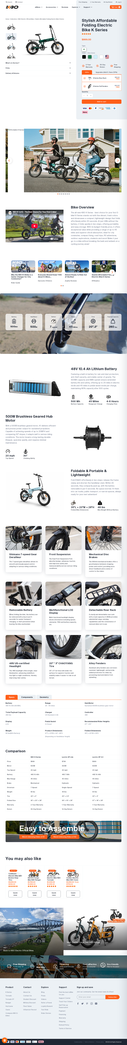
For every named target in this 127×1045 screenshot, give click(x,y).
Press (43, 996)
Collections (13, 19)
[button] (86, 34)
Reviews (65, 7)
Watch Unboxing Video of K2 (64, 837)
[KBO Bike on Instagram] (91, 1003)
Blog (43, 992)
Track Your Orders (66, 1001)
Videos (43, 999)
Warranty (62, 1018)
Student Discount (29, 999)
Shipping (62, 1021)
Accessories (51, 7)
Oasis (8, 1009)
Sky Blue (95, 57)
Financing (62, 1014)
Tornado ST (10, 999)
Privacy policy (100, 1042)
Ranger (8, 1002)
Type (83, 46)
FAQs (8, 68)
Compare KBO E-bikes (12, 1014)
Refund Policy (64, 1025)
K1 (84, 49)
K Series (9, 992)
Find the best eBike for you (66, 993)
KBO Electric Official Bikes (26, 19)
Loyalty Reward (47, 1006)
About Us (26, 992)
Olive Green (90, 57)
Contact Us (27, 996)
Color (88, 53)
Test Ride (44, 1009)
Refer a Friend (46, 1002)
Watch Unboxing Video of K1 (33, 837)
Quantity (85, 92)
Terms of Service (65, 1028)
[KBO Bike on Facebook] (78, 1003)
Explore (75, 7)
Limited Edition (107, 57)
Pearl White (101, 57)
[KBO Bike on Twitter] (82, 1003)
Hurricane (9, 1006)
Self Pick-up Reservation (63, 1006)
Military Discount (29, 1002)
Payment (62, 1011)
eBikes (38, 7)
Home (7, 19)
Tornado (9, 996)
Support (87, 7)
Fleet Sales (27, 1006)
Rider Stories (46, 1013)
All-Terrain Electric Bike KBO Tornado (54, 878)
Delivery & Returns (12, 73)
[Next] (117, 160)
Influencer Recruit (30, 1009)
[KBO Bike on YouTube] (96, 1003)
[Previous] (9, 160)
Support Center (64, 998)
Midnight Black (84, 57)
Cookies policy (78, 1042)
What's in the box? (12, 63)
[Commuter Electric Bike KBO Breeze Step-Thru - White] (9, 871)
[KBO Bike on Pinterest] (87, 1003)
